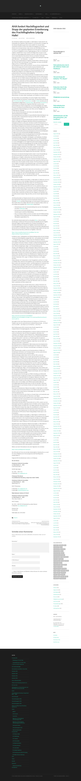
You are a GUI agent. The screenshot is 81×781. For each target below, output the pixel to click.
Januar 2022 (55, 258)
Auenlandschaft (56, 549)
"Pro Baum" (56, 545)
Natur (67, 570)
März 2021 (55, 281)
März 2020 (55, 308)
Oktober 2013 (56, 486)
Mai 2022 (55, 251)
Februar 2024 (56, 202)
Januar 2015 (55, 451)
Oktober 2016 (56, 403)
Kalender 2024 (15, 673)
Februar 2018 (56, 366)
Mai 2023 (55, 223)
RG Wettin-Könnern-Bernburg (18, 754)
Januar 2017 (55, 396)
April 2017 (55, 389)
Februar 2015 (56, 449)
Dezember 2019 (56, 315)
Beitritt (14, 711)
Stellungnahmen (56, 608)
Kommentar (15, 541)
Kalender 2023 (15, 671)
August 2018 (55, 352)
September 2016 (56, 405)
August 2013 (55, 490)
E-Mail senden (56, 626)
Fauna (62, 560)
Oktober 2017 (56, 375)
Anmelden (55, 635)
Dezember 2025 (56, 152)
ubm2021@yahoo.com (23, 490)
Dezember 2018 (56, 343)
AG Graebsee (15, 738)
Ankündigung (56, 592)
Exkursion (55, 558)
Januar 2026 (55, 149)
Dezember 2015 (56, 426)
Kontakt (48, 17)
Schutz (55, 576)
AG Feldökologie (16, 736)
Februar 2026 (56, 147)
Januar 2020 (55, 313)
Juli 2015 (55, 437)
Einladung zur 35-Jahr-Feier (18, 660)
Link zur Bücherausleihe (16, 680)
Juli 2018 (55, 354)
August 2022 (55, 244)
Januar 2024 (55, 205)
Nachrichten (55, 601)
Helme (55, 566)
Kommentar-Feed (56, 639)
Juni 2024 (55, 193)
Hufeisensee (64, 568)
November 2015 (56, 428)
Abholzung (61, 545)
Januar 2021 (55, 285)
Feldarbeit (66, 560)
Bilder (62, 551)
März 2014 (55, 474)
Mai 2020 (55, 304)
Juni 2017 (55, 384)
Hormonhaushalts (18, 101)
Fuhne (61, 562)
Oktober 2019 (56, 320)
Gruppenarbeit (15, 731)
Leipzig (55, 570)
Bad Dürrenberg (56, 551)
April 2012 (55, 527)
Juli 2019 (55, 327)
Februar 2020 (56, 311)
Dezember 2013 (56, 481)
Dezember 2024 (56, 179)
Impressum (54, 17)
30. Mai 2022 (14, 38)
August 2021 (55, 269)
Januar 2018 (55, 368)
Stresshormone (27, 101)
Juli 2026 (55, 136)
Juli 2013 (55, 493)
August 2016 (55, 407)
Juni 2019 (55, 329)
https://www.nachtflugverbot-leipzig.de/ (21, 449)
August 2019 (55, 324)
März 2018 (55, 364)
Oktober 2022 (56, 239)
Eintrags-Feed (56, 637)
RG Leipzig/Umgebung (17, 750)
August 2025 (55, 161)
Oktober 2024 (56, 184)
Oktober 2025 (56, 156)
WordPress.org (56, 642)
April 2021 (55, 278)
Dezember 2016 (56, 398)
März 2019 (55, 336)
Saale (59, 574)
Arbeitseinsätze (56, 594)
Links (42, 17)
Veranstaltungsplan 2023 (16, 698)
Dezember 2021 (56, 260)
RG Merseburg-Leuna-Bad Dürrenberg (20, 752)
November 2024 (56, 182)
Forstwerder (56, 562)
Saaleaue (63, 574)
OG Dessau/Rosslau (16, 745)
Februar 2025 (56, 175)
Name (13, 554)
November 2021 (56, 262)
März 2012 (55, 529)
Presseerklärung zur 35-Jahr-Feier (19, 662)
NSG (55, 572)
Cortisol (38, 101)
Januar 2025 (55, 177)
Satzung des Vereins (16, 725)
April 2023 (55, 225)
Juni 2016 (55, 412)
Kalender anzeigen (57, 122)
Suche (61, 17)
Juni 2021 (55, 274)
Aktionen (55, 587)
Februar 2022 (56, 255)
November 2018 (56, 345)
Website (13, 565)
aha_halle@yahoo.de (22, 473)
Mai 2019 (55, 331)
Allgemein (15, 517)
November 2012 (56, 511)
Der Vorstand (15, 713)
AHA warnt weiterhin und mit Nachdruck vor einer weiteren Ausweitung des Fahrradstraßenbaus (40, 523)
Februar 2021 (56, 283)
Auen (61, 547)
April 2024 (55, 198)
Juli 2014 (55, 465)
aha (65, 545)
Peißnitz (58, 572)
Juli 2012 (55, 520)
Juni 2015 (55, 440)
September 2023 (56, 214)
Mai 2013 (55, 497)
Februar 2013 (56, 504)
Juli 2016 (55, 410)
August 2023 (55, 216)
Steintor (62, 576)
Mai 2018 (55, 359)
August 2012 (55, 518)
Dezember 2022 (56, 235)
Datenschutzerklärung (17, 765)
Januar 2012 (55, 534)
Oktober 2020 (56, 292)
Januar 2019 (55, 341)
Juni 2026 (55, 138)
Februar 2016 (56, 421)
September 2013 (56, 488)
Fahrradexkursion (57, 560)
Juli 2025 (55, 163)
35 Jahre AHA (35, 17)
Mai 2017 (55, 387)
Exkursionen (61, 558)
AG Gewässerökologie (16, 666)
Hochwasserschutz (57, 568)
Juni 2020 (55, 301)
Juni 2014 (55, 467)
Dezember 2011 (56, 536)
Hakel (62, 564)
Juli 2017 (55, 382)
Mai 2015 (55, 442)
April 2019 (55, 334)
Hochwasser (60, 566)
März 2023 (55, 228)
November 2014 (56, 456)
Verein (13, 709)
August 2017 (55, 380)
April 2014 (55, 472)
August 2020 (55, 297)
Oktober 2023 (56, 212)
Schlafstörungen (29, 102)
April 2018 (55, 361)
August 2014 (55, 463)
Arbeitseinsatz (56, 547)
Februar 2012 (56, 532)
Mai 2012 (55, 525)
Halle (65, 564)
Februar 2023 (56, 230)
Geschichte (15, 716)
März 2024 (55, 200)
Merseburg (63, 570)
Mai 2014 (55, 470)
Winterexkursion (62, 578)
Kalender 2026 (15, 678)
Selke (59, 576)
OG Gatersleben (16, 747)
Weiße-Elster (56, 578)
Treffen (66, 576)
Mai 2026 (55, 140)
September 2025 (56, 159)
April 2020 (55, 306)
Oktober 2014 (56, 458)
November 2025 (56, 154)
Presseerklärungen (57, 603)
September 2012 (56, 516)
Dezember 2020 (56, 288)
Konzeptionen (14, 767)
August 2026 (55, 133)
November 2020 (56, 290)
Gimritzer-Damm (57, 564)
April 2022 (55, 253)
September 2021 (56, 267)
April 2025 (55, 170)
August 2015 (55, 435)
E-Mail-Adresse (15, 560)
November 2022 (56, 237)
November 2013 (56, 483)
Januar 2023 (55, 232)
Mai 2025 (55, 168)
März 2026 (55, 145)
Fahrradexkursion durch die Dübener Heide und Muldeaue (61, 66)
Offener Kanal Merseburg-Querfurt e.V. (21, 17)
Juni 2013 (55, 495)
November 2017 (56, 373)
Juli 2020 (55, 299)
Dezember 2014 (56, 453)
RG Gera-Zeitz (14, 685)
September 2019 (56, 322)
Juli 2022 (55, 246)
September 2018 (56, 350)
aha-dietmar (22, 38)
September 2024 (56, 186)
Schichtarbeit (43, 102)
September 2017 (56, 377)
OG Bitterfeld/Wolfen (17, 743)
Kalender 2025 (15, 675)
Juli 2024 (55, 191)
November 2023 (56, 209)
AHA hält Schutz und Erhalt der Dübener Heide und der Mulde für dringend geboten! (21, 522)
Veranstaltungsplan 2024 (16, 701)
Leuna (59, 570)
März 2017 (55, 391)
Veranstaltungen (15, 696)
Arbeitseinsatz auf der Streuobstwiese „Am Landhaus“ (60, 117)
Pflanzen (55, 574)
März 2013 (55, 502)
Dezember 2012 (56, 509)
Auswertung (63, 549)
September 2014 (56, 460)
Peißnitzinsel (63, 572)
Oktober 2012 (56, 513)
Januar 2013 (55, 506)
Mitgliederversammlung (61, 97)
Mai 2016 (55, 414)
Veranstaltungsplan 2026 (16, 703)
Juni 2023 (55, 221)
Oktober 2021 (56, 265)
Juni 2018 (55, 357)
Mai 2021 (55, 276)
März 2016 (55, 419)
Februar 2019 (56, 338)
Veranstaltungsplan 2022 (17, 727)
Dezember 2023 (56, 207)
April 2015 (55, 444)
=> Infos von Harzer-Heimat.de (18, 664)
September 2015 (56, 433)
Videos (13, 758)
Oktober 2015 (56, 430)
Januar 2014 (55, 479)
